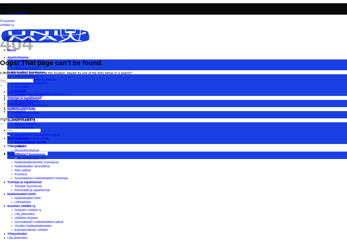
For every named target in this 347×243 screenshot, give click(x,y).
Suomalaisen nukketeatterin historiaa (41, 178)
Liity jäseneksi (24, 127)
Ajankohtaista (18, 57)
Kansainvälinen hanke (30, 142)
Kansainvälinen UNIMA (31, 230)
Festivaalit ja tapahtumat (32, 190)
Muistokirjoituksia (26, 68)
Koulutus (20, 174)
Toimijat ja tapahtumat (23, 100)
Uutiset (19, 146)
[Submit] (1, 85)
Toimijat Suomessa (28, 186)
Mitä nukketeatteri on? (29, 76)
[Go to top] (1, 124)
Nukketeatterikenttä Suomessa (35, 79)
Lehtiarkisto (22, 116)
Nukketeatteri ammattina (31, 83)
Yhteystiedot (16, 111)
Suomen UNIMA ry (27, 124)
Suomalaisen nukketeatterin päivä (37, 135)
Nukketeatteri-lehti (26, 113)
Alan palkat (21, 87)
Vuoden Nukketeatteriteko (31, 138)
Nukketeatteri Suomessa (25, 96)
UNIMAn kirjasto (26, 218)
